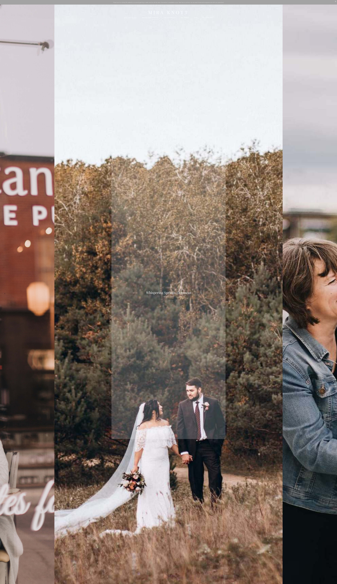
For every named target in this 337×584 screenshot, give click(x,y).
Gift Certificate (170, 17)
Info (196, 17)
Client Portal (208, 17)
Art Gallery (185, 17)
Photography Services (150, 17)
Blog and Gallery (130, 17)
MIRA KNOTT (168, 12)
